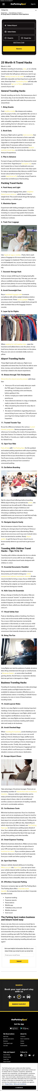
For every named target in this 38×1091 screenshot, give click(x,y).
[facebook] (21, 1056)
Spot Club (17, 867)
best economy (28, 135)
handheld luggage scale (13, 294)
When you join (6, 867)
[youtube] (29, 1056)
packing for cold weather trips (16, 344)
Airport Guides (6, 1061)
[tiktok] (33, 1056)
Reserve (19, 49)
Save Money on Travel (15, 13)
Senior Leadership (24, 1038)
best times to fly (11, 176)
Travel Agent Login (8, 1043)
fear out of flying (17, 84)
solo (24, 69)
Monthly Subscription (8, 1038)
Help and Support (9, 1052)
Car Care (5, 1045)
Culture (22, 1041)
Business (5, 1041)
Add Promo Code (18, 42)
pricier (30, 503)
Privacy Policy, (9, 1084)
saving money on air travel (14, 76)
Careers (22, 1043)
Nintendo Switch (8, 673)
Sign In (33, 4)
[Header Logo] (18, 4)
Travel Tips (4, 13)
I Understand (19, 1087)
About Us (23, 1034)
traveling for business (13, 732)
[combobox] (20, 25)
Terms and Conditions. (20, 1084)
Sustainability (23, 1045)
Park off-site (5, 448)
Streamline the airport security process (14, 379)
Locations (22, 1036)
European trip (26, 163)
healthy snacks (10, 111)
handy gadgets (22, 299)
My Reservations (8, 1034)
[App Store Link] (14, 1028)
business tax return (7, 851)
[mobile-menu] (3, 4)
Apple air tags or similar (12, 255)
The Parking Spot (22, 81)
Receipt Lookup (7, 1057)
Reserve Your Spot (19, 1004)
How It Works (6, 1054)
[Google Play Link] (24, 1028)
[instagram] (25, 1056)
